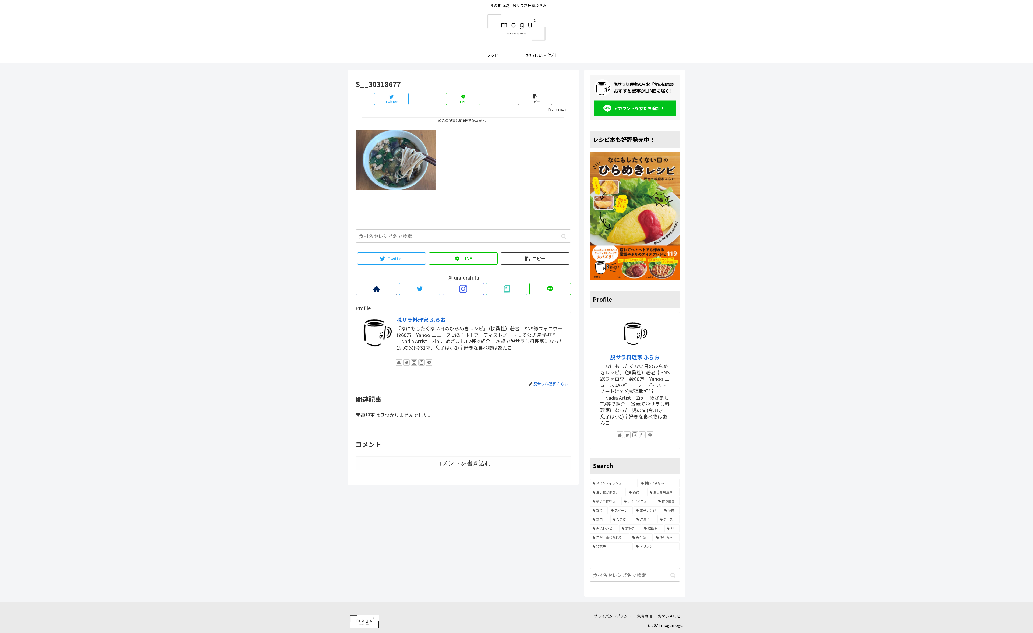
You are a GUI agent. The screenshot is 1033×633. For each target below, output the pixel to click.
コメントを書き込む (463, 463)
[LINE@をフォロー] (550, 289)
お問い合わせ (669, 616)
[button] (563, 236)
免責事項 (644, 616)
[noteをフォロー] (507, 289)
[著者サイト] (376, 289)
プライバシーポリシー (612, 616)
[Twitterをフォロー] (420, 289)
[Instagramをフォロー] (463, 289)
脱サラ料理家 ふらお (421, 319)
